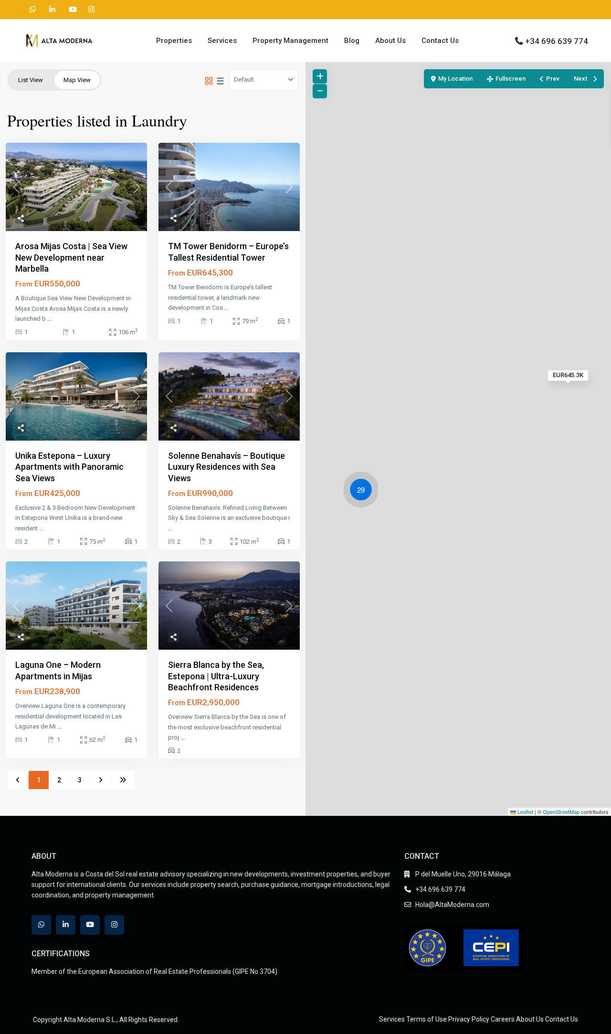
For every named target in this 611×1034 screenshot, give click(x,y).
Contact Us (440, 40)
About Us (390, 40)
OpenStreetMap (561, 811)
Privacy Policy (468, 1019)
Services (222, 40)
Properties (174, 40)
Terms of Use (426, 1019)
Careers (503, 1019)
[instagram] (91, 9)
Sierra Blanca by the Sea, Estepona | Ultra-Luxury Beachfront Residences (216, 676)
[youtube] (72, 9)
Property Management (290, 40)
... (49, 318)
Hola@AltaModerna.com (452, 904)
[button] (363, 491)
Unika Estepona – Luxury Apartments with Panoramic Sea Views (69, 467)
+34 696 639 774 (556, 41)
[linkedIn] (52, 9)
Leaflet (524, 811)
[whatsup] (32, 9)
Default (244, 79)
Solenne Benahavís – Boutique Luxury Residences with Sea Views (226, 467)
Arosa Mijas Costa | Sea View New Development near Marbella (71, 257)
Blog (351, 40)
